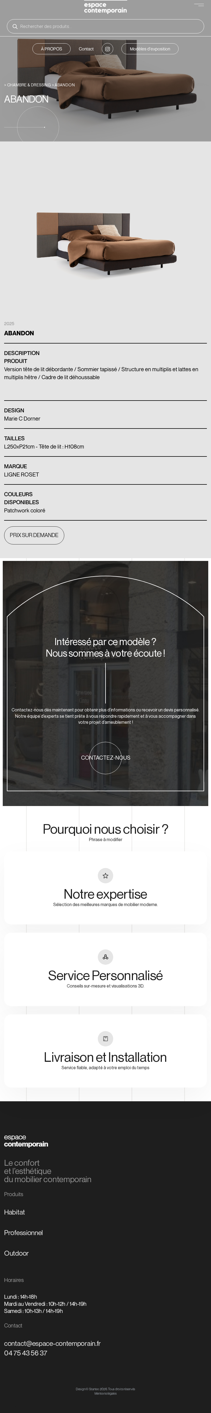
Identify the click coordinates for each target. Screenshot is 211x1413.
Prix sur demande (34, 535)
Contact (86, 49)
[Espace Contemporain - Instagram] (107, 49)
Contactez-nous (105, 758)
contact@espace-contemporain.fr (52, 1343)
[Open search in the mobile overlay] (105, 26)
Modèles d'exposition (150, 49)
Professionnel (23, 1232)
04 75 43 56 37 (25, 1353)
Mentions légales (106, 1393)
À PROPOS (51, 49)
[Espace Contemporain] (105, 7)
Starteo (94, 1389)
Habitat (14, 1212)
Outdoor (16, 1253)
